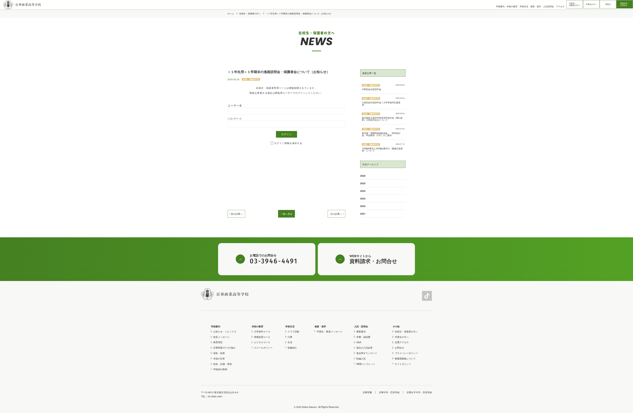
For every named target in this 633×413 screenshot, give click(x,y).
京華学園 (367, 392)
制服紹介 (292, 347)
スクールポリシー (263, 347)
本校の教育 (257, 326)
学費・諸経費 (363, 337)
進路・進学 (320, 326)
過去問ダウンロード (366, 353)
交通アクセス (402, 342)
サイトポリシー (403, 364)
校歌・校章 (219, 353)
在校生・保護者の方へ (574, 4)
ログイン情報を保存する (288, 143)
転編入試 (361, 358)
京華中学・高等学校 (389, 392)
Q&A (358, 342)
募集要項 (361, 331)
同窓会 (608, 4)
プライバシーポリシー (406, 353)
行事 (290, 337)
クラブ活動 (293, 331)
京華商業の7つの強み (224, 347)
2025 (362, 183)
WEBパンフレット (365, 364)
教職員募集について (405, 358)
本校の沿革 (219, 358)
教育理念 (218, 342)
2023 (362, 198)
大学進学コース (262, 331)
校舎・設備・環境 (222, 364)
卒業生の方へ (591, 4)
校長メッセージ (221, 337)
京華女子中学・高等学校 (419, 392)
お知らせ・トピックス (224, 331)
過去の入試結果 (364, 347)
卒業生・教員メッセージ (329, 331)
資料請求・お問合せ (624, 4)
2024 (362, 190)
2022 (362, 206)
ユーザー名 (235, 105)
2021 (362, 213)
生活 (290, 342)
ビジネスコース (262, 342)
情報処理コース (262, 337)
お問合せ (399, 347)
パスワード (234, 118)
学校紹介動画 (220, 369)
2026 (362, 175)
